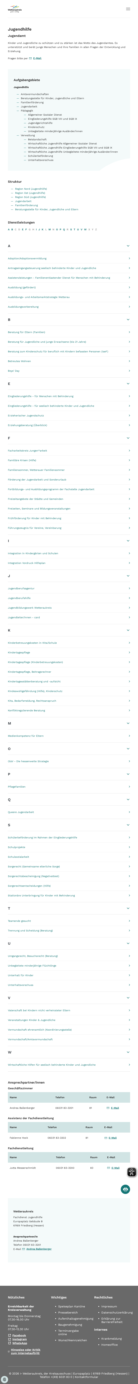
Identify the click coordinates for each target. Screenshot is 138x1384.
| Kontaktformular (85, 1377)
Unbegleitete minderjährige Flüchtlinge (32, 965)
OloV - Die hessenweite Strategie (28, 761)
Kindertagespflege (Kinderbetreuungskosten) (35, 662)
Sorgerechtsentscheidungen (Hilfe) (29, 885)
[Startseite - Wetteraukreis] (15, 9)
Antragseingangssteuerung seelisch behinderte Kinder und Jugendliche (52, 268)
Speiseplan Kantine (71, 1306)
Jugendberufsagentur (21, 588)
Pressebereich (68, 1312)
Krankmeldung (111, 1338)
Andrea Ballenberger (39, 1248)
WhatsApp (19, 1343)
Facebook (19, 1335)
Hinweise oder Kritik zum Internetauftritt (25, 1351)
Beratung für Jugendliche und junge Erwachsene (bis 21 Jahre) (47, 341)
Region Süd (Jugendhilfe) (30, 197)
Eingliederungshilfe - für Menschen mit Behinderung (40, 396)
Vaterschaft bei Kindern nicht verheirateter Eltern (39, 1010)
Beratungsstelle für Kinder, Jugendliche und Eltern (46, 209)
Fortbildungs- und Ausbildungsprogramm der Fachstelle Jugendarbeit (51, 489)
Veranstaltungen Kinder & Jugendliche (31, 1020)
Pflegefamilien (17, 786)
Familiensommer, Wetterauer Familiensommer (36, 469)
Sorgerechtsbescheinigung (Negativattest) (33, 876)
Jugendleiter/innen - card (24, 617)
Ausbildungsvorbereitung (23, 306)
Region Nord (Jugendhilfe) (31, 188)
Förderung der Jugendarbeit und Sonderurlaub (37, 479)
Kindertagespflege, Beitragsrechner (29, 671)
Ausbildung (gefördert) (22, 287)
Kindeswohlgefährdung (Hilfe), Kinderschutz (35, 691)
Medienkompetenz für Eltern (26, 735)
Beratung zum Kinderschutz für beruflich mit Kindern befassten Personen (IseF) (58, 351)
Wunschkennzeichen (72, 1340)
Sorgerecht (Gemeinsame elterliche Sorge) (34, 866)
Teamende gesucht (19, 920)
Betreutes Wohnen (19, 361)
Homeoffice (109, 1344)
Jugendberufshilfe (19, 598)
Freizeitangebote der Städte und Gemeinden (35, 498)
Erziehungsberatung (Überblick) (27, 425)
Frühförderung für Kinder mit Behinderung (34, 518)
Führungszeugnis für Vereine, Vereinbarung (34, 527)
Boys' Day (13, 370)
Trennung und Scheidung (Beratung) (30, 930)
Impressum (109, 1306)
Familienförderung (26, 205)
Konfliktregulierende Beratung (26, 710)
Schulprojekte (16, 847)
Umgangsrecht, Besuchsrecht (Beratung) (33, 956)
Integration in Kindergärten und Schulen (33, 553)
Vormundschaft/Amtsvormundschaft (30, 1039)
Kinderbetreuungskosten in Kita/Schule (32, 642)
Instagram (19, 1339)
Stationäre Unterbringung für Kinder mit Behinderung (41, 895)
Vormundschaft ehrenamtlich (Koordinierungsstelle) (40, 1029)
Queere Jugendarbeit (21, 812)
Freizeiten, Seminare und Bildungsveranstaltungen (39, 508)
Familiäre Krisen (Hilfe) (22, 460)
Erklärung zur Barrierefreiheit (112, 1320)
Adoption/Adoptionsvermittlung (27, 258)
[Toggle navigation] (128, 9)
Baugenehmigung (70, 1324)
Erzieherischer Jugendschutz (26, 415)
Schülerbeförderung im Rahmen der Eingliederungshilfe (42, 837)
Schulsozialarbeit (18, 856)
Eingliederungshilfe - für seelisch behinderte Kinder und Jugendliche (51, 405)
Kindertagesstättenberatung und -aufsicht (34, 681)
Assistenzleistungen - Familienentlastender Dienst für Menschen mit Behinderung (59, 277)
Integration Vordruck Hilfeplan (26, 563)
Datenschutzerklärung (117, 1312)
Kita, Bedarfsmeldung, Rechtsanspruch (32, 700)
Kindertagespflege (19, 652)
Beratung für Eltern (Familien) (26, 332)
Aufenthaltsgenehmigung (75, 1318)
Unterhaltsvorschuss (20, 985)
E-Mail (37, 58)
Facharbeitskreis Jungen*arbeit (27, 450)
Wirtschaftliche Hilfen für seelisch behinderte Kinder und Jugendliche (52, 1064)
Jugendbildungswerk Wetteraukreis (30, 607)
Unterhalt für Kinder (20, 975)
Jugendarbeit (23, 201)
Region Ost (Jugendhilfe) (30, 192)
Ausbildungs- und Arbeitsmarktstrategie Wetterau (39, 297)
